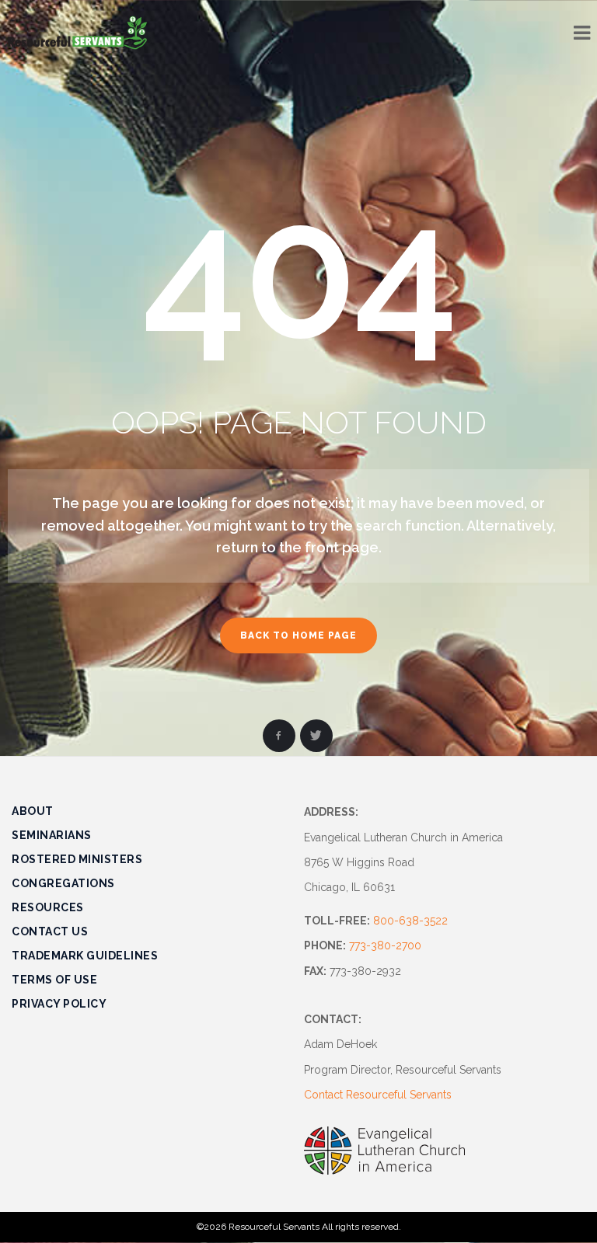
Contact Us (50, 931)
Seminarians (52, 835)
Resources (48, 907)
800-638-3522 (410, 920)
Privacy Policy (59, 1004)
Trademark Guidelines (85, 955)
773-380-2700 (385, 945)
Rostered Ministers (77, 859)
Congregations (63, 883)
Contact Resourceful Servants (378, 1094)
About (33, 811)
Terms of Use (54, 979)
